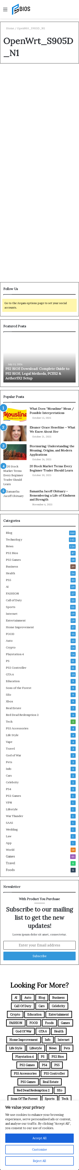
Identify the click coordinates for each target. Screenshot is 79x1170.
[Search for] (74, 11)
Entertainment (16, 620)
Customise (39, 1149)
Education (13, 681)
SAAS (9, 822)
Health (10, 573)
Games (10, 856)
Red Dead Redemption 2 (22, 714)
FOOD (10, 634)
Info (8, 768)
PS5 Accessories (17, 728)
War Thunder (14, 816)
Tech (9, 721)
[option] (39, 359)
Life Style (12, 735)
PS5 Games (13, 559)
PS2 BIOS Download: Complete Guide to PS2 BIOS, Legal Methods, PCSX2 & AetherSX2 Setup (37, 373)
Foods (10, 870)
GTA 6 (10, 674)
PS (7, 661)
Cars (9, 775)
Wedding (12, 829)
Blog (10, 76)
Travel (10, 748)
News (9, 546)
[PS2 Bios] (21, 9)
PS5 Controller (16, 667)
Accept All (39, 1138)
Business (12, 566)
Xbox (9, 701)
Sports (10, 607)
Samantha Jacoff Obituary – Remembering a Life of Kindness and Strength (52, 495)
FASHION (12, 593)
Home (9, 28)
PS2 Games (13, 795)
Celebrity (12, 782)
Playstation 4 (15, 654)
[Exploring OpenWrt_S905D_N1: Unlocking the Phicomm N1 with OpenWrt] (39, 142)
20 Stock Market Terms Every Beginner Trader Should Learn (51, 468)
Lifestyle (12, 809)
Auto (9, 640)
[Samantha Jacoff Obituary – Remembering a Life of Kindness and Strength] (15, 497)
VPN (9, 802)
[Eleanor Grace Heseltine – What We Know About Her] (15, 433)
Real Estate (13, 708)
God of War (13, 755)
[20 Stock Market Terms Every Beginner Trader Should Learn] (15, 475)
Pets (9, 762)
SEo (8, 694)
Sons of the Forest (18, 688)
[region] (39, 1135)
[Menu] (5, 11)
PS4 (8, 789)
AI (7, 586)
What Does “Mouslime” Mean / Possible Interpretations (52, 411)
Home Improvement (20, 627)
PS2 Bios (12, 553)
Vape (9, 741)
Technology (14, 539)
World (10, 849)
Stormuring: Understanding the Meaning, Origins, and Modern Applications (52, 450)
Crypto (11, 647)
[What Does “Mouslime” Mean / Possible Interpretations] (15, 415)
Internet (11, 613)
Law (8, 836)
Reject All (39, 1161)
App (9, 843)
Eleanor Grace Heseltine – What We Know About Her (52, 429)
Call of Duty (14, 600)
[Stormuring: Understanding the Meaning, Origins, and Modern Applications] (15, 452)
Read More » (17, 192)
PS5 (8, 580)
